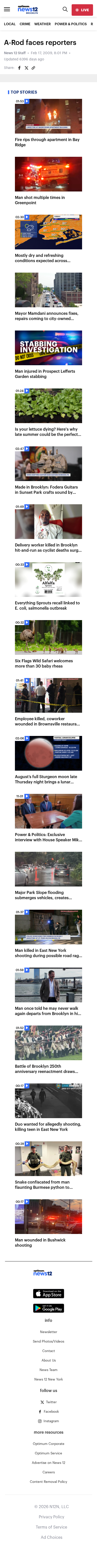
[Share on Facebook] (19, 68)
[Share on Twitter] (26, 68)
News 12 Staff (15, 53)
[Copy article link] (33, 68)
